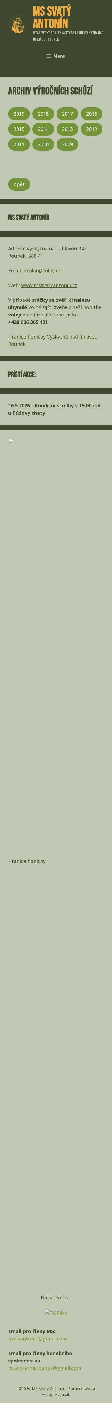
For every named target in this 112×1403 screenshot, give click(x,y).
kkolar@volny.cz (42, 270)
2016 (91, 113)
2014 (43, 129)
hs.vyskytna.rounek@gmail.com (44, 1368)
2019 (19, 113)
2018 (43, 113)
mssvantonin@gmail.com (37, 1338)
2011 (19, 144)
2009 (67, 144)
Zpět (19, 184)
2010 (43, 144)
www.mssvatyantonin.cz (49, 285)
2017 (67, 113)
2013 (67, 129)
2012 (91, 129)
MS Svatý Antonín (52, 18)
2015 (19, 129)
